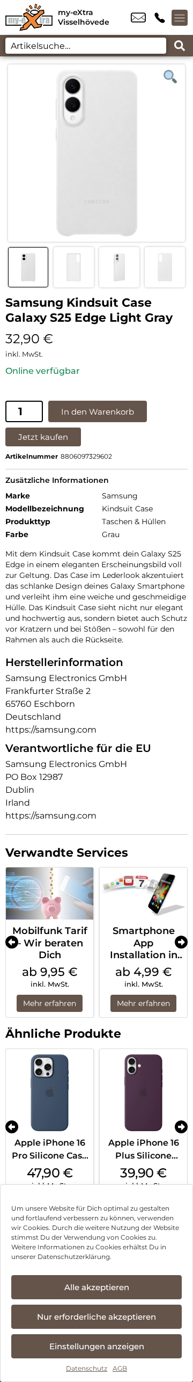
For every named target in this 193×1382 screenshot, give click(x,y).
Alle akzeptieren (96, 1287)
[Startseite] (29, 17)
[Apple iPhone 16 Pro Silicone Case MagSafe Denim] (49, 1092)
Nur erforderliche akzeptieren (96, 1317)
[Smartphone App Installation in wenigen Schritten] (143, 893)
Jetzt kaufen (43, 437)
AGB (120, 1368)
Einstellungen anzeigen (96, 1346)
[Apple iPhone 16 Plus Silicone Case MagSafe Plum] (143, 1092)
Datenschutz (86, 1368)
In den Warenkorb (97, 412)
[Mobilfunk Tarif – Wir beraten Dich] (49, 893)
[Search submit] (180, 46)
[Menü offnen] (180, 18)
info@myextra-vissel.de (138, 17)
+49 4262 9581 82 (160, 17)
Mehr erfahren (49, 1003)
